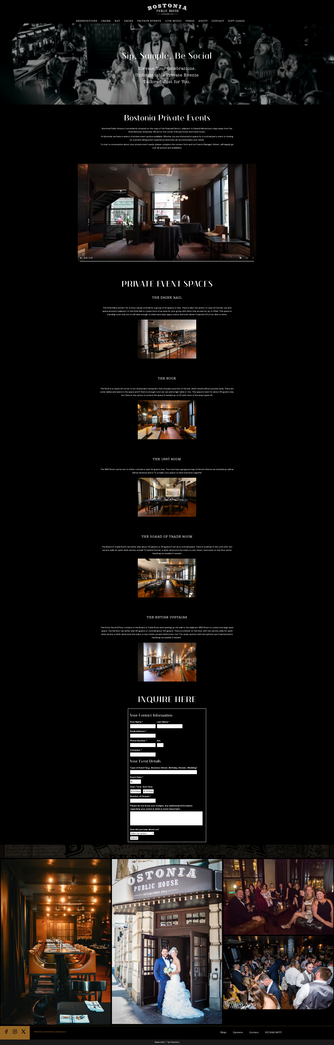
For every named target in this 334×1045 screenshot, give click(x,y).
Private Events (149, 20)
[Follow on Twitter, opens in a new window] (23, 1034)
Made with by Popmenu (89, 1042)
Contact (218, 20)
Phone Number (138, 740)
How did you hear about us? (144, 829)
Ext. (159, 740)
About (203, 20)
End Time (148, 786)
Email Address (138, 731)
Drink (128, 20)
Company (136, 750)
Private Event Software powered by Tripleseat (181, 838)
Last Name (163, 721)
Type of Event (163, 767)
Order (106, 20)
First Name (136, 721)
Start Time (135, 786)
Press (190, 20)
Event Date (136, 777)
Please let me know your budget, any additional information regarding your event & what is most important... (161, 807)
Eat (117, 20)
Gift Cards (236, 20)
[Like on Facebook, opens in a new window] (6, 1034)
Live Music (173, 20)
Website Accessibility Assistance (50, 1031)
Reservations (86, 20)
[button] (55, 941)
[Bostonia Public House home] (167, 9)
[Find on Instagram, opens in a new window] (15, 1034)
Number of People (140, 796)
